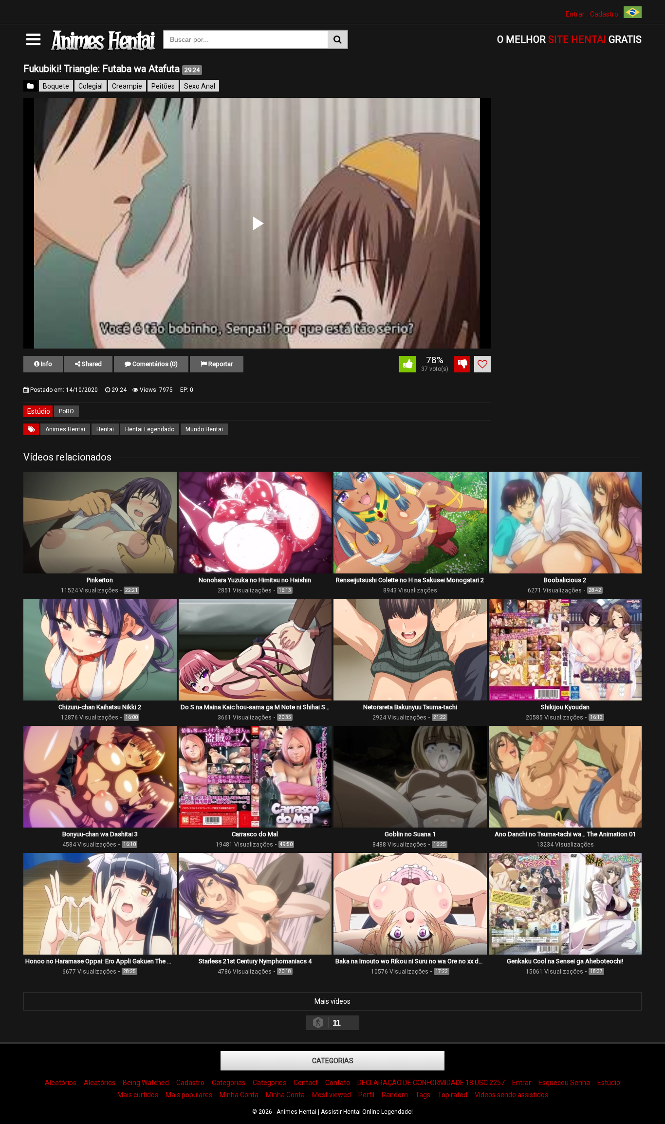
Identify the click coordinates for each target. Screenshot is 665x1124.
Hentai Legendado (149, 429)
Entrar (575, 14)
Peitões (163, 86)
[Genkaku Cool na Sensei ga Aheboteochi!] (565, 952)
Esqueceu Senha (564, 1083)
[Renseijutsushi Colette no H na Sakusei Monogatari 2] (410, 571)
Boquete (56, 86)
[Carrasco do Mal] (255, 825)
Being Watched (146, 1083)
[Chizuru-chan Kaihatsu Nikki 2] (100, 698)
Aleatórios (60, 1083)
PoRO (66, 411)
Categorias (332, 1061)
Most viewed (331, 1095)
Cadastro (604, 14)
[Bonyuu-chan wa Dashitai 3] (100, 825)
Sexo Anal (199, 86)
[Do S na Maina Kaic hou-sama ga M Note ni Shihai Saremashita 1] (255, 698)
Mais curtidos (137, 1095)
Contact (306, 1083)
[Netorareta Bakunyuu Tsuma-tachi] (410, 698)
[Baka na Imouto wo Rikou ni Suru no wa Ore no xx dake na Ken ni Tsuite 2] (410, 952)
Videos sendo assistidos (511, 1095)
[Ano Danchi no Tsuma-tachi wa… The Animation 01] (565, 825)
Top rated (452, 1095)
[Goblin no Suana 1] (410, 825)
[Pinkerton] (100, 571)
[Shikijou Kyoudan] (565, 698)
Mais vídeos (332, 1001)
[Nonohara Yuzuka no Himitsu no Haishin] (255, 571)
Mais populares (189, 1095)
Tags (422, 1095)
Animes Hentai (65, 429)
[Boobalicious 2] (565, 571)
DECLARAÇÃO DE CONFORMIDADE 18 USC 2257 (431, 1083)
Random (395, 1095)
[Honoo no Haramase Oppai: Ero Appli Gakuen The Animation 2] (100, 952)
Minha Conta (239, 1095)
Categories (269, 1083)
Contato (337, 1083)
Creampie (127, 86)
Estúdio (608, 1083)
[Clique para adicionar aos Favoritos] (482, 364)
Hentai (105, 429)
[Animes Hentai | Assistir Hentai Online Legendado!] (102, 49)
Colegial (90, 86)
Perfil (366, 1095)
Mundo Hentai (204, 429)
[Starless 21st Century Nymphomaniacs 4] (255, 952)
